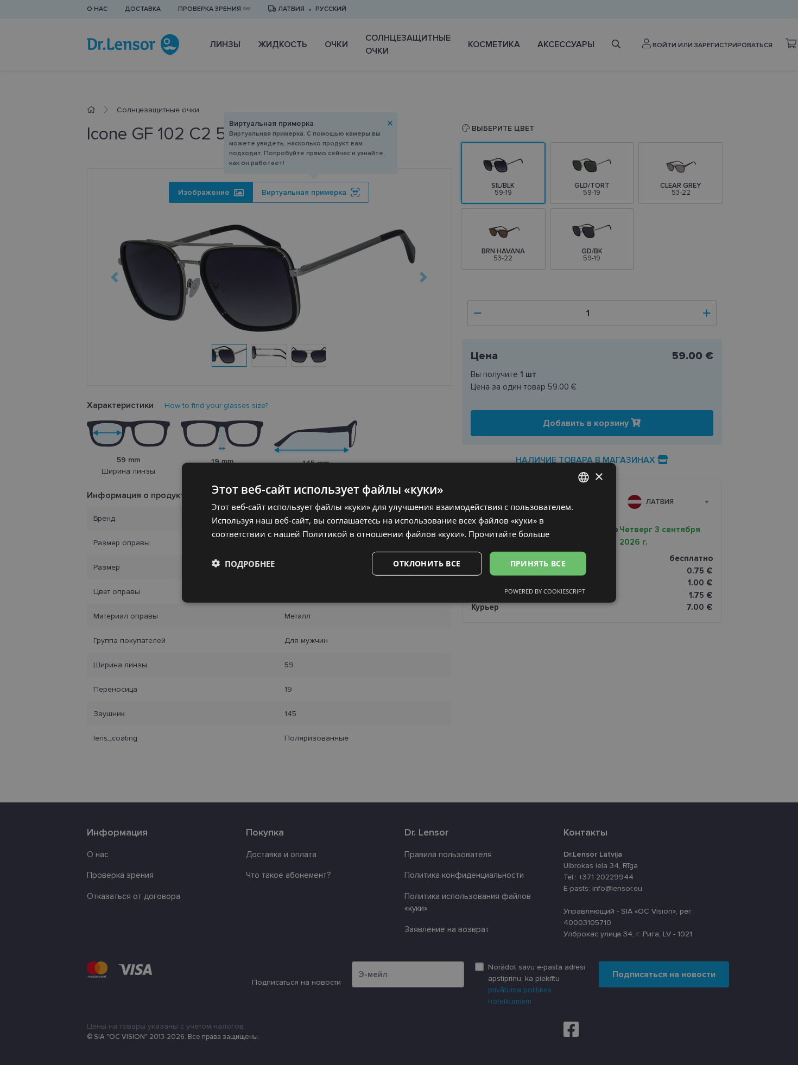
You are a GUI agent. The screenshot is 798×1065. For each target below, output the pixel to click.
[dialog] (399, 532)
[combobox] (583, 476)
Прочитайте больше (508, 533)
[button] (243, 563)
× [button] (598, 477)
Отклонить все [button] (426, 563)
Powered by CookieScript (544, 591)
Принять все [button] (538, 563)
